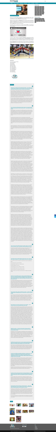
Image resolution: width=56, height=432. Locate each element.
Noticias (29, 3)
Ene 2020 (41, 11)
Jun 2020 (38, 10)
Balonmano (43, 18)
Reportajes (25, 3)
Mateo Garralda (36, 18)
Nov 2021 (41, 6)
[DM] (12, 411)
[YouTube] (25, 426)
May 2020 (40, 10)
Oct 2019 (38, 12)
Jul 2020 (36, 10)
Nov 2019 (36, 12)
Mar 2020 (36, 11)
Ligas (15, 3)
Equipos (18, 3)
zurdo (35, 22)
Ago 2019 (43, 12)
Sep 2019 (41, 12)
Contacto (36, 3)
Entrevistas (21, 3)
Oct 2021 (43, 6)
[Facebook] (22, 426)
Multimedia (32, 3)
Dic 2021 (38, 6)
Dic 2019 (43, 11)
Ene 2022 (36, 6)
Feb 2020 (38, 11)
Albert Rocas (39, 18)
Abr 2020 (43, 10)
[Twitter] (24, 426)
